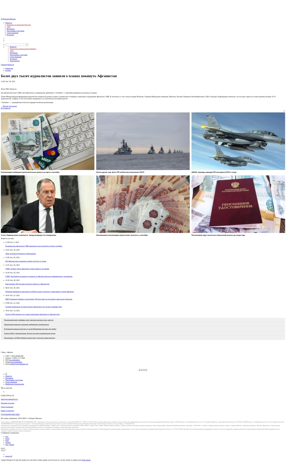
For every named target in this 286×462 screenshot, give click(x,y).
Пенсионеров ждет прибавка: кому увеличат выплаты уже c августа (28, 320)
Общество (9, 68)
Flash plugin (86, 460)
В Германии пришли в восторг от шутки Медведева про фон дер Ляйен (30, 329)
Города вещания (7, 407)
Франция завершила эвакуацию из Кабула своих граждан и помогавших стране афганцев (39, 292)
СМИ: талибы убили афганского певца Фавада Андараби (27, 269)
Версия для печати (10, 106)
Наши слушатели (7, 411)
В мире (8, 70)
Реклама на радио (7, 403)
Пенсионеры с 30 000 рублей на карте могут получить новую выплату (29, 338)
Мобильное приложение (14, 384)
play (6, 437)
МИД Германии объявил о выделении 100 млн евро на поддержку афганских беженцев (38, 299)
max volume (9, 445)
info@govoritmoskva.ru (19, 364)
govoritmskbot (15, 360)
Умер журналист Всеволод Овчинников (20, 254)
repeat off (8, 456)
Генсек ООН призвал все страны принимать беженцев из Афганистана (32, 314)
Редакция (10, 35)
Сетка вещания (12, 33)
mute (7, 441)
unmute (8, 443)
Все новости (5, 108)
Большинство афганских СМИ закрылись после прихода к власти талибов (33, 246)
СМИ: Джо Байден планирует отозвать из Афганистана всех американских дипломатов (38, 276)
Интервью (11, 29)
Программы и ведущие (15, 31)
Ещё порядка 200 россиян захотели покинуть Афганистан (27, 284)
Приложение (15, 61)
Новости (8, 23)
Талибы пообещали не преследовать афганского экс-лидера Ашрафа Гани (33, 307)
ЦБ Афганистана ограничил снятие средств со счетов (25, 261)
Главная (4, 65)
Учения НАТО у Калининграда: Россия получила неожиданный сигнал (29, 333)
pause (7, 439)
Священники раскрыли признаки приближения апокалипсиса (26, 324)
